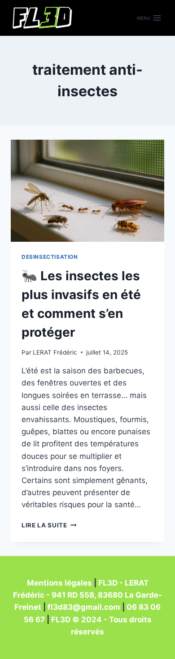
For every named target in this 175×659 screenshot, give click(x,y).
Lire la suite (49, 525)
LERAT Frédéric (55, 352)
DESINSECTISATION (50, 256)
